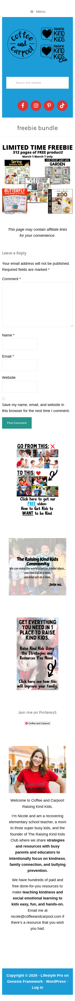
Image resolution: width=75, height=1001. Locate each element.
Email (8, 356)
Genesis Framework (25, 981)
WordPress (56, 981)
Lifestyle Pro (52, 975)
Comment (11, 279)
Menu (40, 12)
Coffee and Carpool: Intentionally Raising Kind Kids (37, 44)
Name (8, 335)
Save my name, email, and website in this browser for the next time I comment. (36, 408)
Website (9, 377)
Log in (37, 987)
